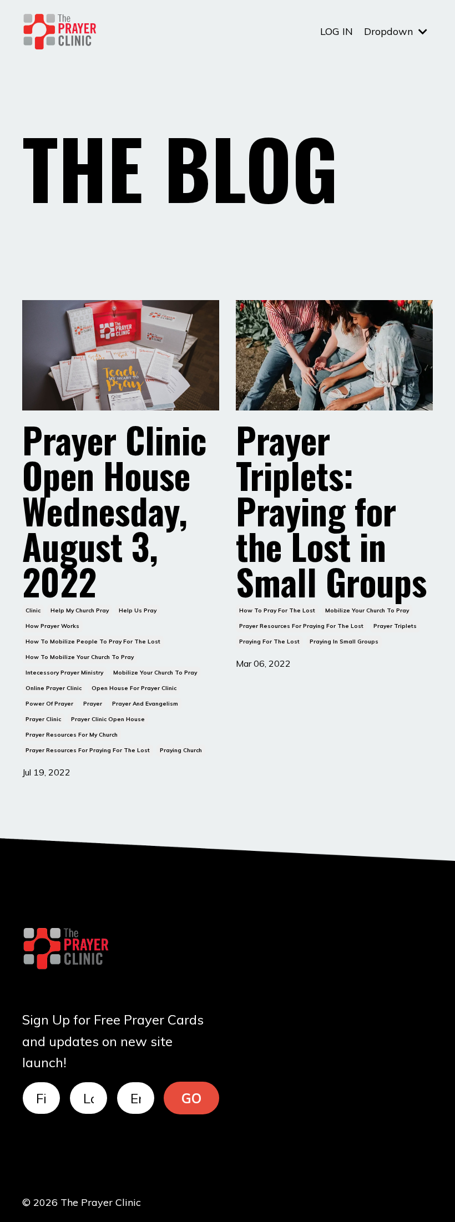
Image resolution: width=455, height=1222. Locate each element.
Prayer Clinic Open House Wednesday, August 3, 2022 (114, 510)
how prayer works (52, 626)
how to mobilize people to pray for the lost (93, 641)
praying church (181, 750)
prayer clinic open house (108, 719)
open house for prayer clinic (134, 688)
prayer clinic (43, 719)
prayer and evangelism (145, 703)
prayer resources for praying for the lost (88, 750)
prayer (92, 703)
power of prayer (49, 703)
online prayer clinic (54, 688)
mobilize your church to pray (155, 672)
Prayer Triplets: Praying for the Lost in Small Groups (331, 510)
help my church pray (79, 610)
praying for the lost (269, 641)
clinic (33, 610)
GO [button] (191, 1098)
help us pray (137, 610)
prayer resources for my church (72, 734)
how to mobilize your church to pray (80, 657)
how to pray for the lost (277, 610)
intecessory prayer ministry (64, 672)
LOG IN (336, 31)
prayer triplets (395, 626)
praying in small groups (344, 641)
